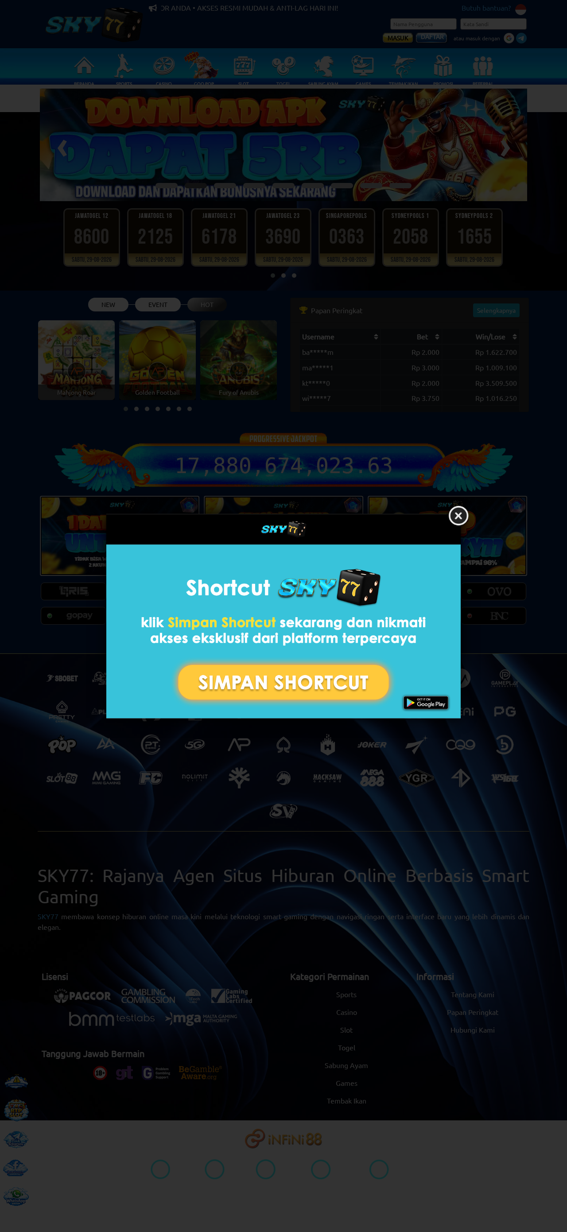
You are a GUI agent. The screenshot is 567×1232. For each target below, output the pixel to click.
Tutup (458, 516)
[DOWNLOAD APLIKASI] (283, 631)
